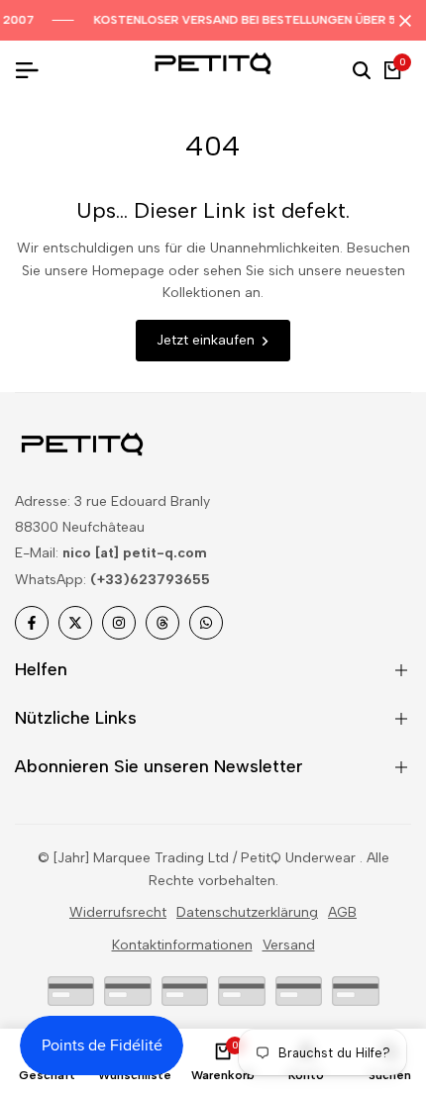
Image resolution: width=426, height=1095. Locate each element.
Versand (289, 945)
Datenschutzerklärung (247, 912)
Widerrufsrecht (117, 912)
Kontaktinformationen (182, 945)
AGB (342, 912)
